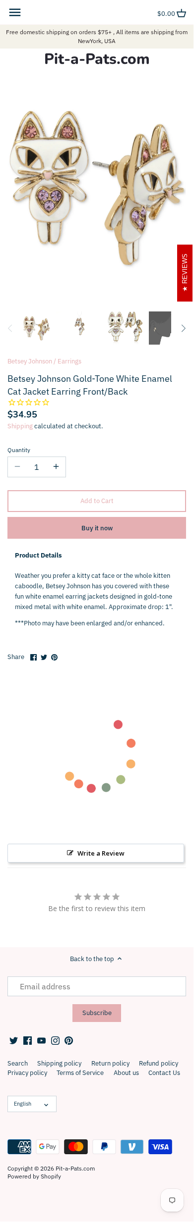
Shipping (20, 426)
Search (17, 1063)
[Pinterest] (69, 1040)
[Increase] (56, 467)
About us (126, 1073)
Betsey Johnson (29, 361)
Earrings (69, 361)
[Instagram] (55, 1040)
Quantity (18, 450)
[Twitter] (13, 1040)
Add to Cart (97, 501)
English (22, 1103)
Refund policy (158, 1063)
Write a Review (101, 853)
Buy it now (97, 528)
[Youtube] (41, 1040)
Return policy (110, 1063)
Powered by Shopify (34, 1176)
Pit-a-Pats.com (97, 59)
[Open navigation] (14, 12)
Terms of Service (80, 1073)
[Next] (183, 328)
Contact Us (164, 1073)
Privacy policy (27, 1073)
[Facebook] (27, 1040)
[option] (36, 328)
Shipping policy (59, 1063)
